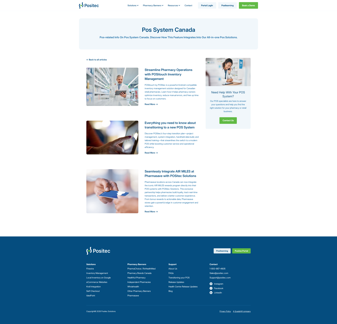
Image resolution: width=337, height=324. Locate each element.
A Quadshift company (242, 311)
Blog (170, 291)
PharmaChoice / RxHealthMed (141, 268)
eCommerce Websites (96, 282)
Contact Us (228, 120)
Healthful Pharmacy (136, 277)
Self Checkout (93, 291)
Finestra (90, 268)
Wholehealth (133, 286)
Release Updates (176, 282)
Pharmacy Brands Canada (139, 273)
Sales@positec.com (219, 273)
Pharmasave (133, 295)
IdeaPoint (90, 295)
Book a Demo (248, 5)
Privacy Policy (225, 311)
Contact (188, 5)
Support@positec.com (220, 277)
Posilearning (227, 5)
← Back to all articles (96, 59)
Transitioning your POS (179, 277)
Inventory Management (97, 273)
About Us (172, 268)
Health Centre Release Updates (183, 286)
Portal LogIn (207, 5)
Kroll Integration (93, 286)
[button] (133, 5)
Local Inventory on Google (98, 277)
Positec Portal (241, 251)
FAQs (171, 273)
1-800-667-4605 (217, 268)
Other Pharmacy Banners (139, 291)
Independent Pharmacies (139, 282)
